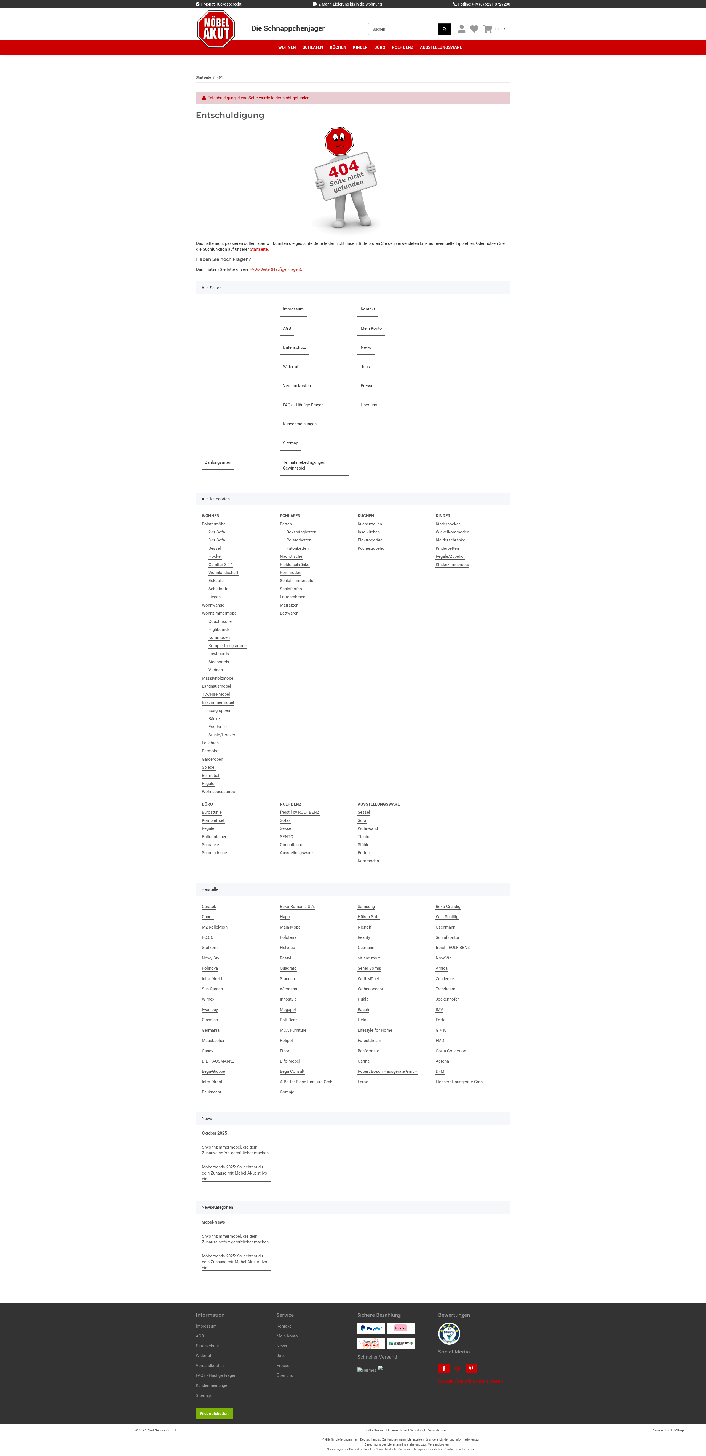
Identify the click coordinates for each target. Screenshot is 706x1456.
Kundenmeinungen (300, 424)
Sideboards (218, 661)
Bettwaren (289, 613)
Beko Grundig (448, 906)
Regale (208, 783)
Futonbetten (298, 548)
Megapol (288, 1009)
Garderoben (212, 759)
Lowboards (218, 653)
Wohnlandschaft (223, 572)
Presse (367, 385)
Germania (211, 1030)
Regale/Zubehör (450, 556)
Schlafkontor (447, 937)
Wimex (208, 999)
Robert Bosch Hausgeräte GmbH (388, 1071)
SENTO (286, 836)
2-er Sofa (216, 532)
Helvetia (287, 947)
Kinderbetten (447, 548)
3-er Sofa (216, 540)
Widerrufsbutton (214, 1413)
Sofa (362, 820)
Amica (442, 968)
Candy (207, 1051)
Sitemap (290, 443)
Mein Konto (371, 328)
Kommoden (219, 637)
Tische (364, 836)
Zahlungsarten (218, 462)
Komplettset (213, 820)
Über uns (369, 405)
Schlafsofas (291, 588)
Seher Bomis (369, 968)
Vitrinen (215, 669)
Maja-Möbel (291, 927)
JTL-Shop (677, 1430)
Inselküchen (369, 532)
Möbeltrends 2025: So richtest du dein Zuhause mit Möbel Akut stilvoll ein (235, 1173)
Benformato (368, 1051)
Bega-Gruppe (213, 1071)
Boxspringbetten (301, 532)
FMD (440, 1040)
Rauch (363, 1009)
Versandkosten (297, 385)
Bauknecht (211, 1092)
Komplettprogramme (227, 645)
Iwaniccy (210, 1009)
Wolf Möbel (368, 978)
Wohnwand (368, 828)
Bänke (214, 718)
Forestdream (369, 1040)
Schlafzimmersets (296, 580)
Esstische (217, 726)
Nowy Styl (211, 958)
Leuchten (210, 743)
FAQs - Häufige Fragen (303, 405)
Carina (364, 1061)
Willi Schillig (447, 916)
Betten (286, 524)
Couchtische (220, 621)
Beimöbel (210, 775)
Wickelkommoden (452, 532)
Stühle (363, 844)
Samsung (366, 906)
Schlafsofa (218, 588)
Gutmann (366, 947)
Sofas (285, 820)
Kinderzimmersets (452, 564)
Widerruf (290, 366)
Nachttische (291, 556)
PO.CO (207, 937)
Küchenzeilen (370, 524)
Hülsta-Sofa (368, 916)
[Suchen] (444, 29)
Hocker (215, 556)
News (366, 347)
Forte (440, 1019)
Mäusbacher (213, 1040)
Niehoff (364, 927)
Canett (208, 916)
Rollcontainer (214, 836)
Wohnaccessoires (218, 791)
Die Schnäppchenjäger (288, 28)
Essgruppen (219, 710)
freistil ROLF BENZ (453, 947)
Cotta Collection (451, 1051)
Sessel (214, 548)
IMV (439, 1009)
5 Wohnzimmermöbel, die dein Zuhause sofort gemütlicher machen (235, 1150)
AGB (287, 328)
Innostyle (288, 999)
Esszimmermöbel (218, 702)
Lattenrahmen (292, 596)
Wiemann (288, 988)
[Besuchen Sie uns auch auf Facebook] (444, 1368)
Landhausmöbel (216, 686)
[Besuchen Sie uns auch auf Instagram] (457, 1368)
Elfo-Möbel (290, 1061)
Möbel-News (213, 1222)
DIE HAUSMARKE (218, 1061)
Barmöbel (211, 751)
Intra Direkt (212, 978)
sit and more (369, 958)
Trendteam (445, 988)
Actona (442, 1061)
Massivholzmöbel (218, 678)
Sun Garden (212, 988)
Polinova (210, 968)
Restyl (285, 958)
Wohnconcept (370, 988)
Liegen (214, 596)
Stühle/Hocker (221, 735)
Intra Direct (212, 1081)
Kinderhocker (448, 524)
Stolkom (210, 947)
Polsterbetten (299, 540)
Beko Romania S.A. (297, 906)
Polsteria (288, 937)
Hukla (363, 999)
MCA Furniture (293, 1030)
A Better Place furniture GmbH (307, 1081)
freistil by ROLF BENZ (299, 812)
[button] (461, 29)
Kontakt (368, 309)
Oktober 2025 (214, 1133)
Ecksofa (216, 580)
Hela (362, 1019)
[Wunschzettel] (474, 29)
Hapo (285, 916)
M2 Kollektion (215, 927)
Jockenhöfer (447, 999)
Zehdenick (445, 978)
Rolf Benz (288, 1019)
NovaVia (443, 958)
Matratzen (289, 605)
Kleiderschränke (294, 564)
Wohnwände (213, 605)
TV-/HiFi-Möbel (216, 694)
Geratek (209, 906)
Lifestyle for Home (375, 1030)
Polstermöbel (214, 524)
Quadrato (288, 968)
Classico (210, 1019)
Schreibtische (214, 852)
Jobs (365, 366)
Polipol (286, 1040)
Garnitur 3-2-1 (220, 564)
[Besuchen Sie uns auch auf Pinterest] (471, 1368)
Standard (288, 978)
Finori (285, 1051)
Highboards (219, 629)
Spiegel (208, 767)
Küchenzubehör (372, 548)
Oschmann (445, 927)
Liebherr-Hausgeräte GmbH (461, 1081)
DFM (440, 1071)
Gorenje (287, 1092)
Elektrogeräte (370, 540)
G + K (441, 1030)
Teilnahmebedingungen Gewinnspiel (304, 465)
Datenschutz (294, 347)
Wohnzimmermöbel (220, 613)
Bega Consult (292, 1071)
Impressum (293, 309)
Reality (364, 937)
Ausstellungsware (296, 852)
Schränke (210, 844)
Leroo (363, 1081)
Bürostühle (212, 812)
